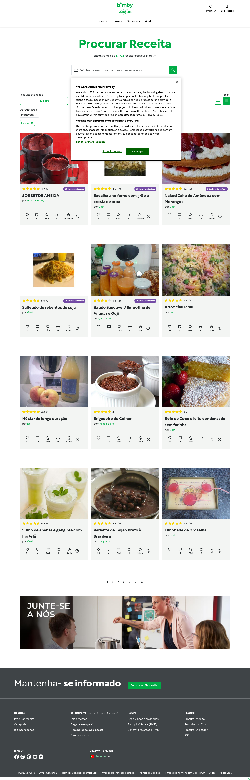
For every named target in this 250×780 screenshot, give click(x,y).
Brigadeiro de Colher (113, 418)
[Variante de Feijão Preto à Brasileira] (125, 493)
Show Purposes (112, 151)
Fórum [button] (118, 21)
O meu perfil (94, 712)
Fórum (132, 712)
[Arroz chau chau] (196, 270)
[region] (126, 119)
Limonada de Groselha (185, 530)
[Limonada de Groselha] (196, 493)
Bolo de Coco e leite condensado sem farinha (195, 421)
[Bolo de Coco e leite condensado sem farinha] (196, 381)
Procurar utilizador (196, 729)
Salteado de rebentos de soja (49, 307)
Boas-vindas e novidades (143, 719)
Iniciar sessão (79, 719)
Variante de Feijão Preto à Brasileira (117, 533)
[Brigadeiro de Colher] (125, 381)
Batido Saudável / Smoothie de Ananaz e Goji (122, 310)
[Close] (176, 82)
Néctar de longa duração (45, 418)
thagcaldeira (106, 423)
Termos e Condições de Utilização (80, 772)
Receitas (19, 712)
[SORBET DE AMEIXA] (54, 158)
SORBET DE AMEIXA (40, 195)
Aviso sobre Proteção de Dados (118, 772)
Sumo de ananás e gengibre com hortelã (52, 533)
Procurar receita (24, 719)
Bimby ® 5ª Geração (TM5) (144, 729)
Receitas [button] (103, 21)
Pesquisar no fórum (196, 724)
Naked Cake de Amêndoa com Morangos (193, 198)
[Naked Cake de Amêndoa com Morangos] (196, 158)
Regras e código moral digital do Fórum (184, 772)
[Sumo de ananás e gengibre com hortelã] (54, 493)
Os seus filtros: (28, 109)
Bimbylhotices (80, 735)
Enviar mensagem (48, 772)
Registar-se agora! (82, 724)
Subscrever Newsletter (145, 685)
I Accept (137, 151)
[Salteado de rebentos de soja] (54, 270)
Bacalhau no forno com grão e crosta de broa (121, 198)
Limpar (25, 123)
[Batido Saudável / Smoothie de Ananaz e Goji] (125, 270)
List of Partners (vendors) (91, 141)
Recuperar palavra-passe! (87, 729)
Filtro (46, 100)
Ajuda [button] (148, 21)
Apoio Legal (226, 772)
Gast (101, 206)
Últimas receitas (24, 729)
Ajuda (212, 772)
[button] (211, 8)
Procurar (190, 712)
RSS (187, 735)
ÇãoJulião (104, 318)
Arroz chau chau (180, 306)
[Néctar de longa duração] (54, 381)
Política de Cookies (149, 772)
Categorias (21, 724)
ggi (171, 312)
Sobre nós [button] (133, 21)
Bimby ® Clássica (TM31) (142, 724)
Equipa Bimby (35, 200)
